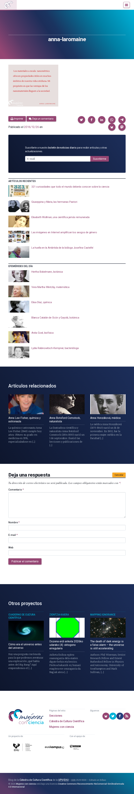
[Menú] (126, 5)
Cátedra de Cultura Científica (66, 721)
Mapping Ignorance (103, 614)
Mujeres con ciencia (61, 726)
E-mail (13, 535)
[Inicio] (8, 5)
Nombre (14, 522)
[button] (81, 119)
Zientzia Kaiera (59, 614)
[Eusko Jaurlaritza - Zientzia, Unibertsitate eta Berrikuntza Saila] (75, 748)
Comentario (16, 489)
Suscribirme (99, 158)
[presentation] (67, 191)
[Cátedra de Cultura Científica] (23, 747)
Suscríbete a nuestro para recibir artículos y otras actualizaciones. (66, 149)
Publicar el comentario (25, 561)
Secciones (55, 715)
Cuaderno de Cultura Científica (21, 616)
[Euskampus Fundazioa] (54, 748)
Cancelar (119, 475)
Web (10, 547)
